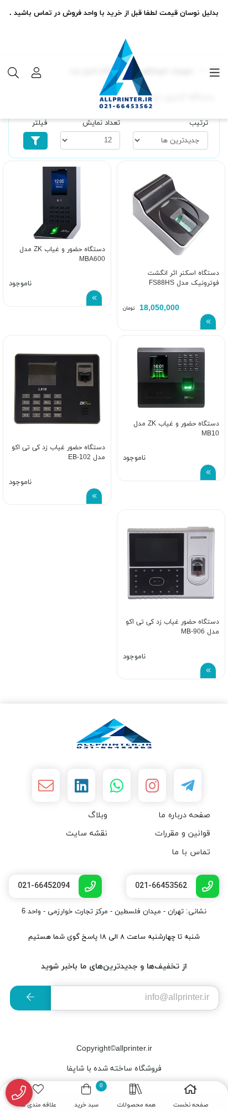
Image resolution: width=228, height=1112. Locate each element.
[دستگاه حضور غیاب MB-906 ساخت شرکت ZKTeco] (171, 563)
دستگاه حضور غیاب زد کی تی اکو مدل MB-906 (172, 627)
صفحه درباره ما (184, 815)
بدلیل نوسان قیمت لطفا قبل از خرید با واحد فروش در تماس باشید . (114, 13)
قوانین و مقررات (182, 833)
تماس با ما (191, 852)
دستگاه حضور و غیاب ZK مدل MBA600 (62, 254)
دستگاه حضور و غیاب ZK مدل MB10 (176, 428)
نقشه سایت (86, 833)
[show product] (208, 321)
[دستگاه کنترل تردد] (114, 733)
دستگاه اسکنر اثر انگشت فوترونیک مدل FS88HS (183, 278)
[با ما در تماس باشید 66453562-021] (19, 1093)
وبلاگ (97, 815)
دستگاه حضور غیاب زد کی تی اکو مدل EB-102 (58, 452)
